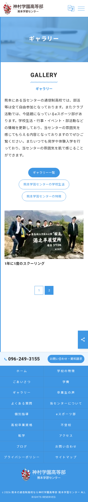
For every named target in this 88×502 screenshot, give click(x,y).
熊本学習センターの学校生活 (44, 184)
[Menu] (81, 8)
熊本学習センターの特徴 (44, 196)
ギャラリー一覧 (44, 172)
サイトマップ (66, 457)
